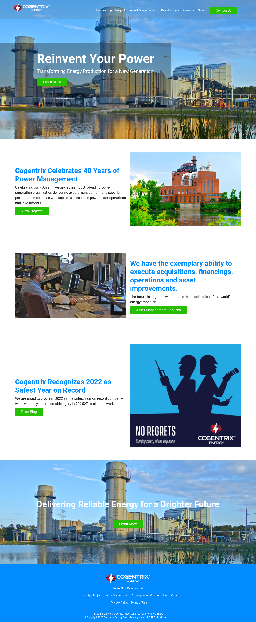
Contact (176, 595)
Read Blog (29, 412)
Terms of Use (139, 602)
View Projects (32, 211)
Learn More (52, 82)
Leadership (104, 10)
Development (170, 10)
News (202, 10)
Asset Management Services (158, 310)
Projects (121, 10)
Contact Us (223, 10)
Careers (188, 10)
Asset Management (144, 10)
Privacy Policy (119, 602)
